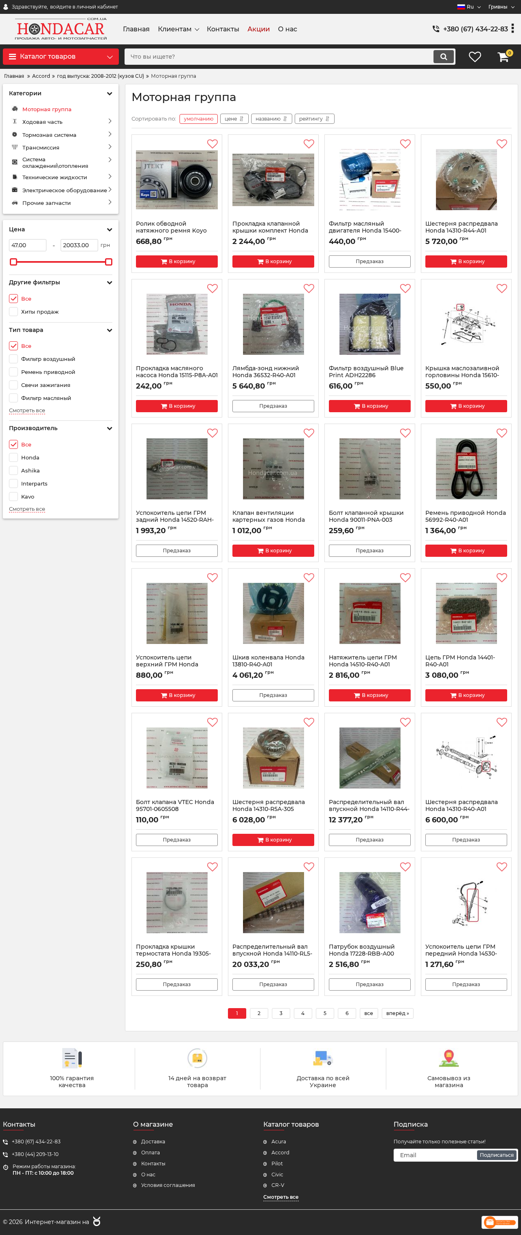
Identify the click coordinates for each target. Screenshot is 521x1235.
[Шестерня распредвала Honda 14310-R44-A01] (466, 179)
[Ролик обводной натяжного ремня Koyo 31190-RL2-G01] (177, 179)
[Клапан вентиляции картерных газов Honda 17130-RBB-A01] (273, 469)
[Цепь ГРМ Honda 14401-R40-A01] (466, 613)
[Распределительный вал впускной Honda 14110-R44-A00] (370, 758)
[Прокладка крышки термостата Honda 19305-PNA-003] (177, 902)
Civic (277, 1174)
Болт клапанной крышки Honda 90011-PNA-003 (366, 520)
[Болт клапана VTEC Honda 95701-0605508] (177, 758)
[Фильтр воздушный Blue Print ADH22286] (370, 324)
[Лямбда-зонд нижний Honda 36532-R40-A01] (273, 324)
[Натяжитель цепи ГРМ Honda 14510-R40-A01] (370, 613)
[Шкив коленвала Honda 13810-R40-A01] (273, 613)
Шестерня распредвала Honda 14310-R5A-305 (268, 809)
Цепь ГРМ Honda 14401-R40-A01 (460, 664)
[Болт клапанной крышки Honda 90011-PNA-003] (370, 469)
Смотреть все (27, 410)
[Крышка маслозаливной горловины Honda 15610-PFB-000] (466, 324)
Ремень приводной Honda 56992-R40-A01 (465, 520)
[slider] (13, 262)
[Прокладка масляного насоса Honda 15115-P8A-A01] (177, 324)
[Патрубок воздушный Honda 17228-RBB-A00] (370, 902)
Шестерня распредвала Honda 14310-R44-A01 (461, 231)
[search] (443, 56)
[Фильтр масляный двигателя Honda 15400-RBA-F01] (370, 179)
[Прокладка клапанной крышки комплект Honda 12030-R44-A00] (273, 179)
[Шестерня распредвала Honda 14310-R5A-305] (273, 758)
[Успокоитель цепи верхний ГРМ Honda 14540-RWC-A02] (177, 613)
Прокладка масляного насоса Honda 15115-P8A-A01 (177, 375)
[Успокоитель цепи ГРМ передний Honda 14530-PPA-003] (466, 902)
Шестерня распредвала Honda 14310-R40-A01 (461, 809)
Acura (278, 1141)
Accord (280, 1152)
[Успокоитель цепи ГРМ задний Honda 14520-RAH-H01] (177, 469)
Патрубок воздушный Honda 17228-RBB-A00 (362, 954)
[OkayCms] (95, 1222)
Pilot (277, 1163)
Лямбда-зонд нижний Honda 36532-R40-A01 (265, 375)
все (368, 1013)
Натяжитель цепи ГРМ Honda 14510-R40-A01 (363, 664)
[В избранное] (212, 144)
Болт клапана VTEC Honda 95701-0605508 (175, 809)
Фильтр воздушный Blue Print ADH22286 (366, 375)
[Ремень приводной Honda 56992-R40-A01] (466, 469)
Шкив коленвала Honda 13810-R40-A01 (268, 664)
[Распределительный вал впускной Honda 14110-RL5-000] (273, 902)
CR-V (277, 1185)
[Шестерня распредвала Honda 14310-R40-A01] (466, 758)
